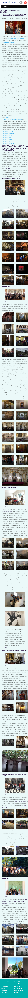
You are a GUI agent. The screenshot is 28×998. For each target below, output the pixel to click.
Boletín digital (19, 990)
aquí (6, 168)
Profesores (4, 992)
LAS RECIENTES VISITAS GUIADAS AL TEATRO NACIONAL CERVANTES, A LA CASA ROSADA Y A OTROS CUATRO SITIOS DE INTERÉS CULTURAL (15, 148)
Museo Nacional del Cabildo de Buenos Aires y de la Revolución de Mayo (14, 901)
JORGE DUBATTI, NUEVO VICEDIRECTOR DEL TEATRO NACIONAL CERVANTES (14, 15)
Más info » (20, 984)
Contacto (3, 988)
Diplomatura (18, 986)
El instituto (4, 986)
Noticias (16, 992)
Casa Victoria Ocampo (7, 511)
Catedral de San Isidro (20, 801)
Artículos (4, 994)
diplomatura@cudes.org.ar (11, 984)
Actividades (4, 990)
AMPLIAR (8, 216)
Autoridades (18, 988)
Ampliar (6, 197)
